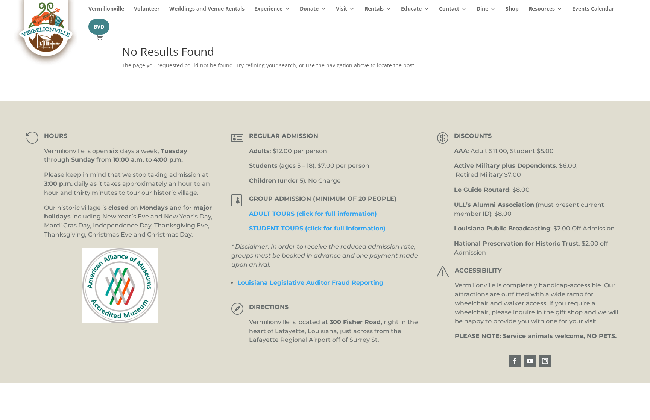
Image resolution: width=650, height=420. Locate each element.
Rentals (374, 9)
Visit (341, 9)
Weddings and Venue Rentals (207, 9)
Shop (512, 9)
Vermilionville (106, 9)
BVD (99, 26)
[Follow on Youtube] (530, 361)
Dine (482, 9)
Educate (411, 9)
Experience (268, 9)
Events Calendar (593, 9)
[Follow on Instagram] (545, 361)
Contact (449, 9)
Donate (309, 9)
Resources (542, 9)
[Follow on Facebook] (515, 361)
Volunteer (146, 9)
